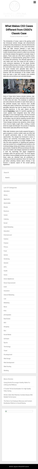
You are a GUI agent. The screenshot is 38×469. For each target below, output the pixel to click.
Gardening (7, 259)
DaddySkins (11, 111)
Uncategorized (8, 354)
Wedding (6, 370)
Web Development (9, 362)
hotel (5, 287)
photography (7, 315)
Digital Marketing (8, 227)
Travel (5, 350)
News (5, 307)
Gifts (5, 267)
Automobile (7, 203)
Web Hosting (7, 366)
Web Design (7, 358)
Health (5, 271)
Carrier (6, 215)
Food (5, 251)
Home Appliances (9, 279)
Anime (5, 195)
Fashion (6, 239)
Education (6, 231)
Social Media (7, 334)
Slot (5, 330)
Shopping (6, 326)
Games (6, 255)
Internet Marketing (9, 295)
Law (5, 299)
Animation (7, 191)
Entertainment (8, 235)
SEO (5, 322)
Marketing (6, 303)
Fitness (6, 247)
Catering (6, 219)
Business (6, 211)
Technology (7, 346)
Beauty (6, 207)
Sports (6, 342)
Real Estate (7, 318)
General (6, 263)
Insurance (6, 291)
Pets (5, 310)
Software (6, 338)
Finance (6, 243)
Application (7, 199)
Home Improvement (9, 283)
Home (5, 275)
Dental (5, 223)
